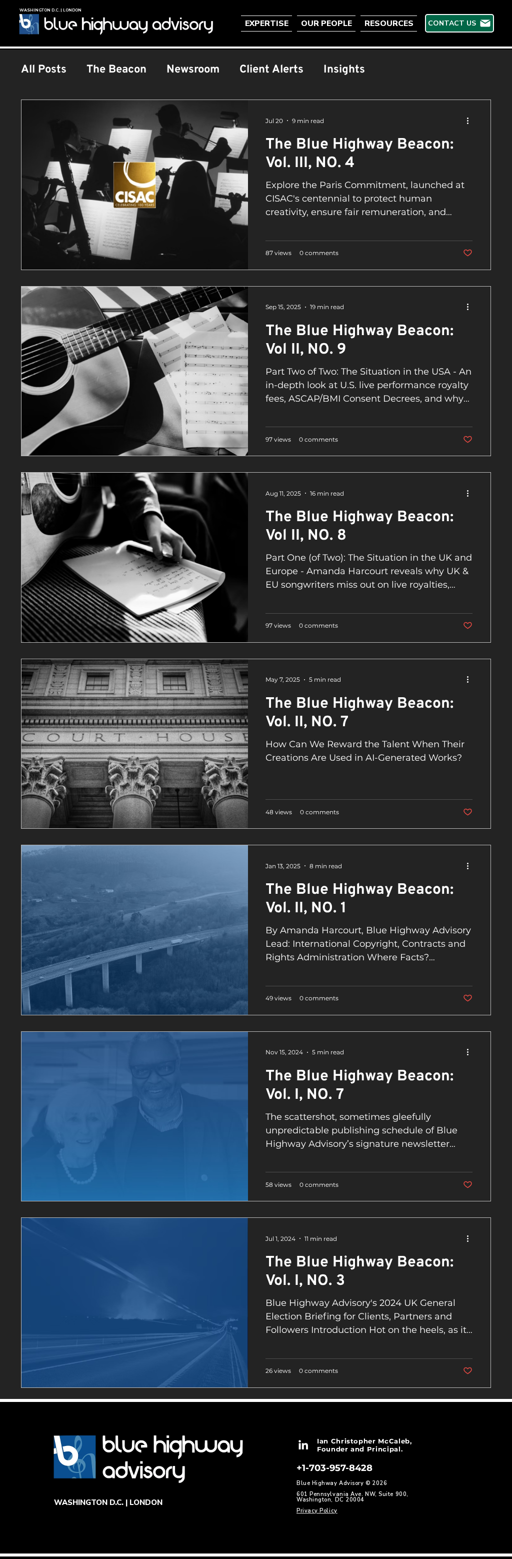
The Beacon (116, 70)
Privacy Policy (317, 1510)
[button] (267, 24)
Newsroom (193, 70)
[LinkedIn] (303, 1444)
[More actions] (471, 121)
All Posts (43, 70)
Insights (344, 70)
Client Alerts (272, 70)
